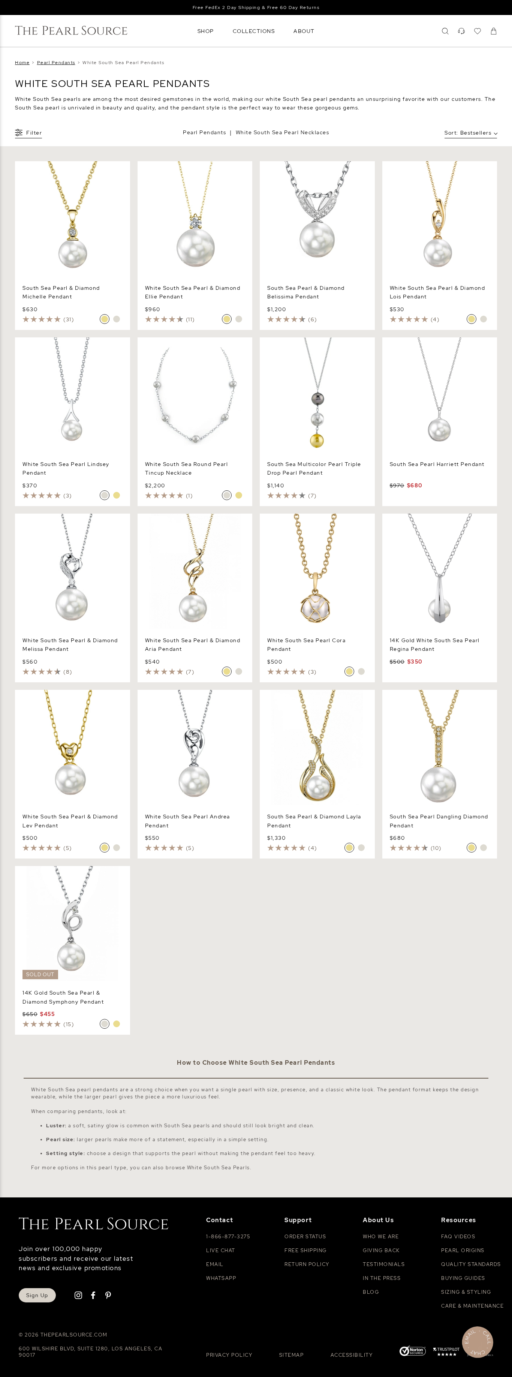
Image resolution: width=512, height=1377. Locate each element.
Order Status (305, 1236)
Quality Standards (471, 1264)
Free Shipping (305, 1250)
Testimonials (384, 1264)
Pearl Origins (463, 1250)
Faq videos (458, 1236)
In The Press (382, 1278)
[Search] (445, 31)
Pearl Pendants (204, 132)
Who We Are (381, 1236)
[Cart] (493, 31)
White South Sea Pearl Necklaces (282, 132)
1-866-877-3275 (228, 1236)
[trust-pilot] (446, 1353)
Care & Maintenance (472, 1306)
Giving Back (381, 1250)
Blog (371, 1292)
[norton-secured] (413, 1351)
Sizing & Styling (466, 1292)
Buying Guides (463, 1278)
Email (215, 1264)
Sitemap (291, 1355)
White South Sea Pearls (218, 1167)
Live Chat (220, 1250)
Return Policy (306, 1264)
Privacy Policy (229, 1355)
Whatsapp (221, 1278)
